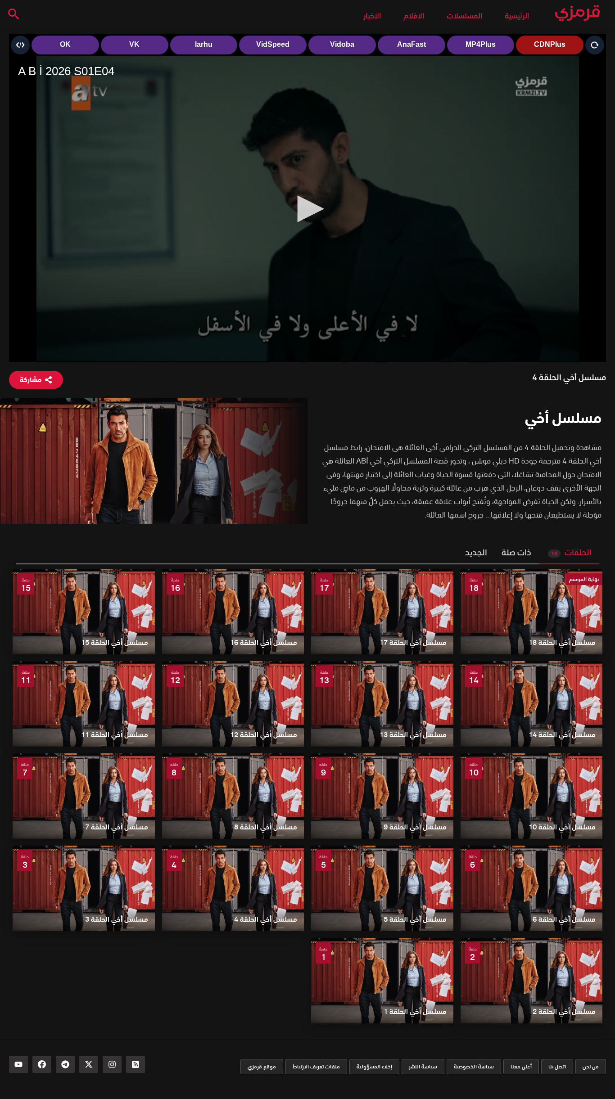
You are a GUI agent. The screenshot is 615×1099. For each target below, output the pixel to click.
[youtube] (18, 1064)
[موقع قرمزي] (577, 14)
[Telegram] (65, 1064)
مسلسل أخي (563, 418)
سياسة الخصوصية (474, 1066)
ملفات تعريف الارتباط (316, 1066)
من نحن (591, 1066)
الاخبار (372, 16)
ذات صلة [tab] (516, 552)
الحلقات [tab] (571, 552)
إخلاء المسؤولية (374, 1066)
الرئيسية (517, 16)
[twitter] (88, 1064)
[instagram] (112, 1064)
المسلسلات (464, 16)
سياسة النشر (423, 1066)
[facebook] (41, 1064)
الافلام (413, 16)
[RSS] (135, 1064)
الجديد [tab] (476, 552)
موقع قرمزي (262, 1066)
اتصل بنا (557, 1066)
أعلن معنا (521, 1066)
